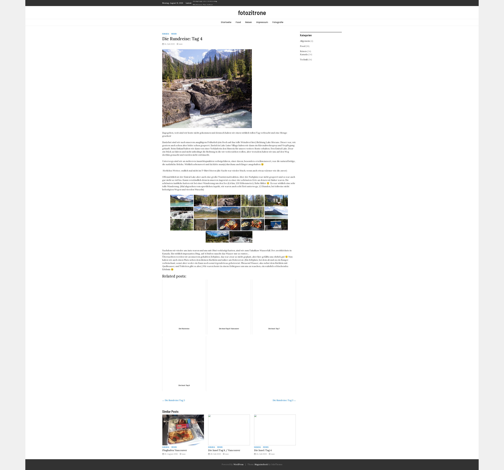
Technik (304, 59)
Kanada (165, 34)
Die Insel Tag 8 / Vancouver (224, 450)
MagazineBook (261, 464)
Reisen (248, 22)
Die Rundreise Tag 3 (173, 400)
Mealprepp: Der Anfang (203, 3)
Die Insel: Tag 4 (263, 450)
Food (238, 22)
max (180, 44)
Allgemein (305, 41)
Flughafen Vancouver (174, 450)
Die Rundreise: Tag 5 (284, 400)
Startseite (226, 22)
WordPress (238, 464)
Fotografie (277, 22)
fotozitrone (252, 12)
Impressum (262, 22)
